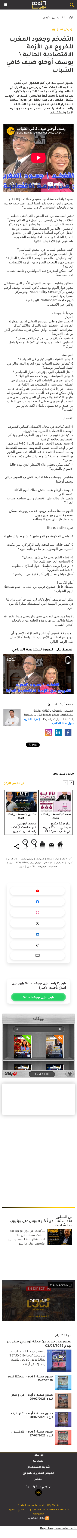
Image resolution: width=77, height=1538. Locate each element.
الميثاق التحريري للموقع (38, 1473)
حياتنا (57, 858)
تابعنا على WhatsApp (38, 997)
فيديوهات (42, 866)
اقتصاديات (53, 866)
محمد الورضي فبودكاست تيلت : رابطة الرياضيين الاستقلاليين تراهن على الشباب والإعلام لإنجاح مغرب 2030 (22, 827)
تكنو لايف (60, 862)
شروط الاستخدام (38, 1467)
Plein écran (59, 1285)
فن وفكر (40, 858)
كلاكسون (31, 866)
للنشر (39, 1479)
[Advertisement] (36, 1159)
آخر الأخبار (66, 858)
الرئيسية (69, 17)
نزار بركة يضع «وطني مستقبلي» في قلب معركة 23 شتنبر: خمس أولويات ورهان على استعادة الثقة (57, 827)
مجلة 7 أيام (63, 1335)
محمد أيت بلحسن (61, 704)
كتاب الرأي (13, 858)
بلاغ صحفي (48, 862)
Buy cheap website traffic (58, 1528)
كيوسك (10, 862)
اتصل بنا (38, 1461)
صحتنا (49, 858)
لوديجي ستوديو (51, 17)
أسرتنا (70, 862)
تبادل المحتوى (36, 1518)
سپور (22, 866)
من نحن (39, 1455)
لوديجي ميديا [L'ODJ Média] (28, 862)
